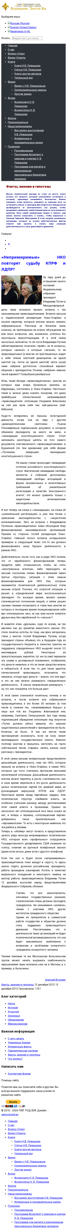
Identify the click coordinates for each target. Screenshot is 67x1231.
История (13, 1007)
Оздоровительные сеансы (30, 89)
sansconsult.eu (9, 1114)
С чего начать (16, 1038)
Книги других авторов (27, 73)
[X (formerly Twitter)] (9, 244)
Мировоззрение (17, 1023)
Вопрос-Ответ (16, 53)
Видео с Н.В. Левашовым (29, 85)
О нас (11, 49)
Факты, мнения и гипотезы (17, 984)
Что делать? (15, 1058)
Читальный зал (23, 77)
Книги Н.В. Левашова (27, 65)
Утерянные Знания (19, 1042)
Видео (11, 81)
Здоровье (14, 1015)
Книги (11, 61)
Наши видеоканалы (20, 126)
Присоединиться (18, 122)
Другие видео (23, 94)
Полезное (14, 146)
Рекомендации (23, 150)
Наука (11, 1003)
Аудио (11, 98)
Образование (16, 1019)
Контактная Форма (19, 1073)
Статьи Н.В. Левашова (27, 69)
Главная (12, 45)
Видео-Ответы (17, 57)
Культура (13, 1011)
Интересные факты (20, 1046)
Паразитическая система (23, 1050)
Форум (12, 118)
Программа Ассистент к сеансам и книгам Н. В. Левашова (28, 158)
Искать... (6, 38)
